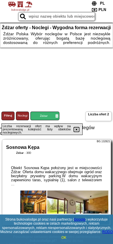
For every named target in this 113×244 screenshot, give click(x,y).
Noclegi (23, 115)
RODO (107, 232)
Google (79, 219)
